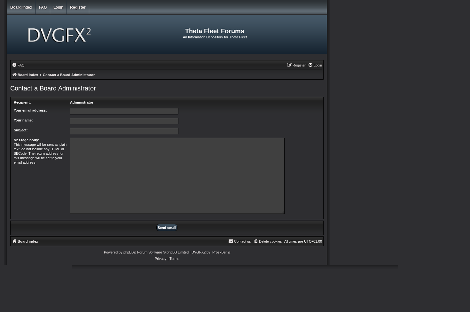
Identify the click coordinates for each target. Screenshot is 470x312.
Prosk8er (219, 252)
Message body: (26, 140)
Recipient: (22, 102)
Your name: (23, 120)
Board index (21, 7)
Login (58, 7)
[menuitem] (18, 65)
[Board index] (60, 34)
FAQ (43, 7)
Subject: (21, 130)
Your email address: (30, 110)
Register (78, 7)
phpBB (128, 252)
